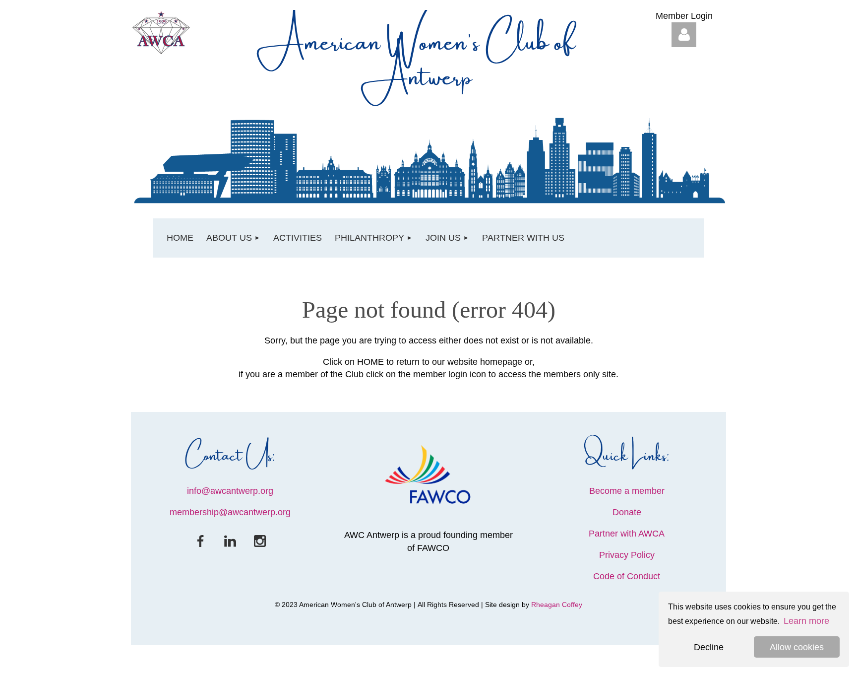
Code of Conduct (626, 576)
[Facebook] (200, 541)
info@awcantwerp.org (230, 491)
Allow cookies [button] (797, 647)
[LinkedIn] (230, 541)
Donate (626, 512)
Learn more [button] (806, 621)
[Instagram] (259, 541)
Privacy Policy (627, 555)
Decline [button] (709, 647)
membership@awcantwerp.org (230, 512)
